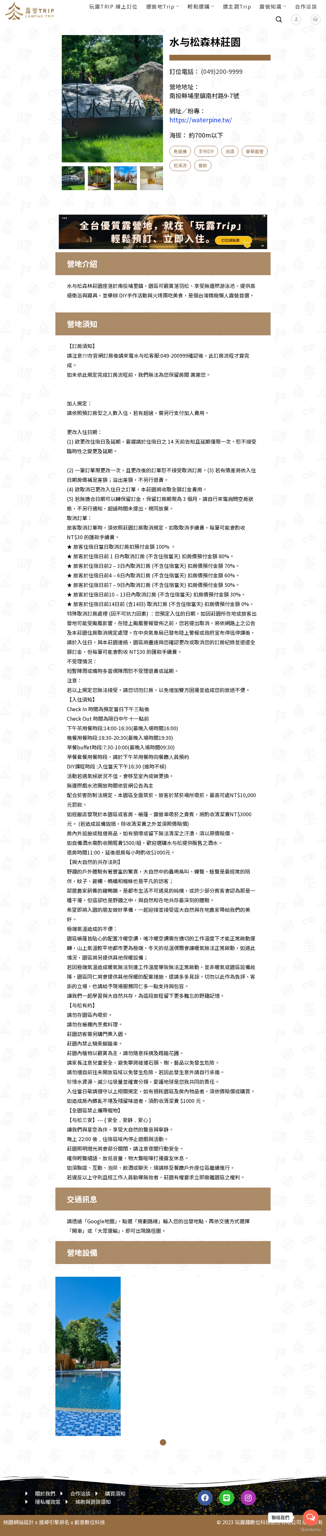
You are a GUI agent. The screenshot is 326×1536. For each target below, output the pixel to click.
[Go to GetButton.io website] (311, 1530)
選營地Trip (160, 6)
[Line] (226, 1497)
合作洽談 (306, 6)
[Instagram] (248, 1497)
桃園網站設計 (18, 1522)
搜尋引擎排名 (54, 1522)
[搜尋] (279, 19)
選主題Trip (237, 6)
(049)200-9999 (222, 71)
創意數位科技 (89, 1522)
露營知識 (270, 6)
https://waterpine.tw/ (200, 119)
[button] (152, 104)
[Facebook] (205, 1497)
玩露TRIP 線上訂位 (113, 6)
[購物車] (315, 19)
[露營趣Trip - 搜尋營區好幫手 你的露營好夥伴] (32, 11)
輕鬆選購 (199, 6)
